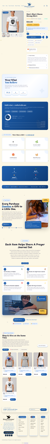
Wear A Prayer (17, 5)
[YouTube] (9, 435)
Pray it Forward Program (22, 424)
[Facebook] (7, 435)
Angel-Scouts (22, 422)
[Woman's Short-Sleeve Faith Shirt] (40, 359)
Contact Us (21, 431)
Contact (22, 5)
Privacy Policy (44, 421)
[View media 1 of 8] (4, 35)
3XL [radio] (44, 33)
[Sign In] (44, 5)
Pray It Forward (11, 5)
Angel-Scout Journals (33, 424)
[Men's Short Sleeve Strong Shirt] (9, 385)
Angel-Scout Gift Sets (33, 427)
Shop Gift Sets (7, 224)
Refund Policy (44, 424)
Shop (6, 5)
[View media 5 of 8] (20, 35)
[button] (13, 143)
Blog (20, 429)
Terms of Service (44, 427)
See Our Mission (19, 319)
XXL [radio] (40, 33)
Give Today (34, 37)
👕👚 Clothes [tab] (5, 349)
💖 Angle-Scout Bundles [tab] (14, 349)
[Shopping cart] (46, 5)
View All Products (42, 345)
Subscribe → (44, 409)
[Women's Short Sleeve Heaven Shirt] (25, 359)
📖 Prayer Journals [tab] (24, 349)
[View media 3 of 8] (12, 35)
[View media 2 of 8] (8, 35)
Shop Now (13, 374)
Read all (39, 18)
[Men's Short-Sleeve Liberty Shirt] (9, 359)
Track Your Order (44, 431)
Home (4, 5)
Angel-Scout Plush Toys (33, 421)
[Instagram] (6, 435)
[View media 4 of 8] (16, 35)
